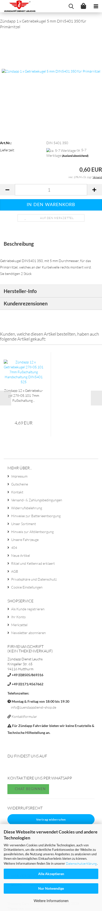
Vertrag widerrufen (51, 819)
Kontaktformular (24, 716)
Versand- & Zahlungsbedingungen (36, 500)
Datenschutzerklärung (81, 863)
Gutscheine (19, 484)
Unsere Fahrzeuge (25, 539)
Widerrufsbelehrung (26, 508)
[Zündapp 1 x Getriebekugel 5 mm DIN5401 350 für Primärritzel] (51, 71)
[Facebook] (11, 767)
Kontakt (17, 492)
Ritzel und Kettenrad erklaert (33, 563)
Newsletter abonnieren (28, 633)
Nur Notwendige (51, 888)
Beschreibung (19, 244)
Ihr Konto (18, 617)
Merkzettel (19, 625)
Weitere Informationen (51, 901)
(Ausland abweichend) (75, 155)
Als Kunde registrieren (28, 609)
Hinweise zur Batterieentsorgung (36, 516)
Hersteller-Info (20, 291)
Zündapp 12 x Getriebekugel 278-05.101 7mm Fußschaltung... (23, 395)
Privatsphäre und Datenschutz (34, 579)
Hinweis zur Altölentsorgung (32, 532)
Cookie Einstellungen (27, 587)
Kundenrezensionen (26, 303)
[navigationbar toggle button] (96, 6)
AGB (14, 571)
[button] (7, 189)
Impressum (19, 476)
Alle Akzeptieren (51, 874)
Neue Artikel (20, 555)
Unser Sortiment (23, 524)
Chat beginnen (30, 789)
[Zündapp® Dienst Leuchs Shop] (18, 6)
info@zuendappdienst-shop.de (33, 707)
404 (14, 547)
